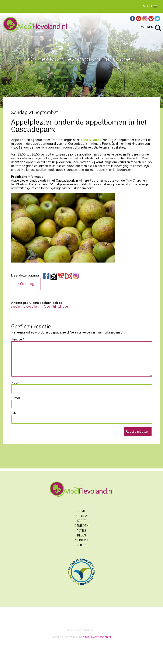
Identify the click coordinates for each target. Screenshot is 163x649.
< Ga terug (26, 284)
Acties (81, 530)
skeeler (16, 307)
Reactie (17, 339)
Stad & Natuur (91, 140)
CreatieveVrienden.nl (97, 636)
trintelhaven (61, 307)
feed (47, 307)
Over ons (81, 545)
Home (81, 511)
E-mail (17, 398)
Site (14, 413)
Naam (16, 382)
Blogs (81, 535)
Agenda (81, 516)
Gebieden (81, 526)
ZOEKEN (148, 27)
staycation (31, 307)
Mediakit (81, 540)
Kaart (81, 521)
